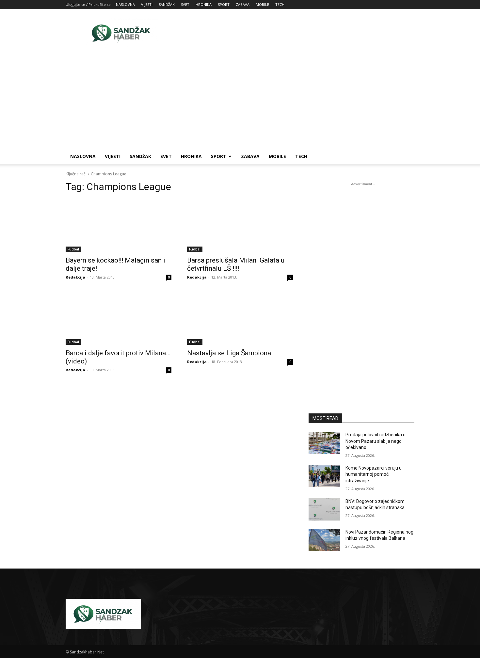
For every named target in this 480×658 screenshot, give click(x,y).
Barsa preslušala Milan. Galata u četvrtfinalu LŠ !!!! (235, 264)
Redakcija (75, 277)
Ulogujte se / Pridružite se (88, 4)
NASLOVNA (125, 4)
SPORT (224, 4)
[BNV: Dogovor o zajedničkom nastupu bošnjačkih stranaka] (324, 509)
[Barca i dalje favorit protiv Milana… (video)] (118, 318)
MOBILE (262, 4)
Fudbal (73, 249)
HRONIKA (204, 4)
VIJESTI (146, 4)
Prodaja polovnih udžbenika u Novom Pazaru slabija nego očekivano (375, 441)
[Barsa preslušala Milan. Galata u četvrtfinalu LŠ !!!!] (240, 225)
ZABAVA (242, 4)
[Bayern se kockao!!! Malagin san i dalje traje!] (118, 225)
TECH (279, 4)
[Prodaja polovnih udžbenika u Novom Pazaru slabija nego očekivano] (324, 443)
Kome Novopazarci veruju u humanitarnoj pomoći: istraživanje (373, 474)
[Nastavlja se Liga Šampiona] (240, 318)
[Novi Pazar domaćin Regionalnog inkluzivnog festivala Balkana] (324, 540)
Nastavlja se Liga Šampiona (229, 353)
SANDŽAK (167, 4)
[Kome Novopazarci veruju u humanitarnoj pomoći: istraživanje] (324, 476)
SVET (185, 4)
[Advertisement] (295, 33)
